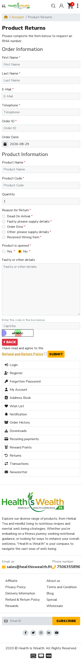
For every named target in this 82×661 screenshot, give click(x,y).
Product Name (12, 162)
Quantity (8, 194)
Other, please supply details (28, 232)
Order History (19, 422)
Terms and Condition (61, 587)
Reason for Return (15, 210)
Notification (18, 414)
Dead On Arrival (18, 216)
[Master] (41, 656)
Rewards (12, 606)
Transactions (19, 463)
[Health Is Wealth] (18, 5)
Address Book (20, 398)
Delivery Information (20, 593)
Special (51, 599)
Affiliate (11, 581)
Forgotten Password (25, 381)
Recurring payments (24, 439)
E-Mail (7, 89)
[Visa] (49, 656)
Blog (50, 593)
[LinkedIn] (49, 633)
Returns (15, 455)
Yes (10, 251)
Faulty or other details (18, 260)
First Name (10, 57)
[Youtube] (56, 633)
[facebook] (25, 633)
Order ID (8, 121)
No (25, 251)
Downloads (18, 431)
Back (10, 342)
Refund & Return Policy (22, 599)
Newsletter (18, 472)
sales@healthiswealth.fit (29, 566)
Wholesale (54, 606)
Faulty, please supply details (28, 221)
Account (18, 17)
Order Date (10, 137)
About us (53, 581)
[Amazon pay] (32, 656)
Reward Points (20, 447)
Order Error (15, 226)
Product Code (12, 178)
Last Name (10, 73)
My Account (18, 389)
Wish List (16, 406)
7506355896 (68, 566)
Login (13, 365)
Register (15, 373)
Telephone (10, 105)
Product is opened (15, 245)
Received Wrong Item (23, 237)
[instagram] (41, 633)
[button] (4, 6)
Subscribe (66, 621)
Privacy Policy (15, 587)
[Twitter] (33, 633)
